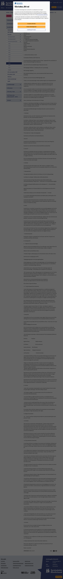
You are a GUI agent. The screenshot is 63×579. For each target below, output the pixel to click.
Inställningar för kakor (31, 29)
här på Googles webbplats (42, 14)
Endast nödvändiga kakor (31, 26)
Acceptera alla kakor (31, 23)
